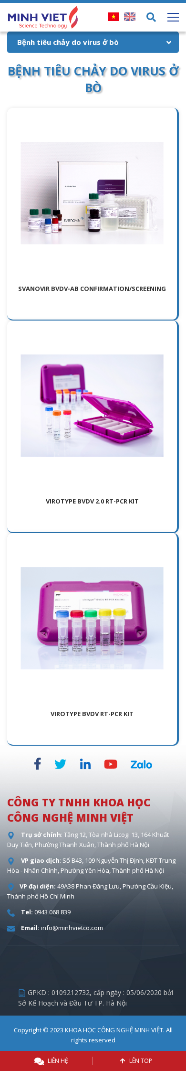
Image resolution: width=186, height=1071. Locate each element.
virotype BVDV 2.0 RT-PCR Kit (92, 501)
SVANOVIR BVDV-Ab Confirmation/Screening (92, 288)
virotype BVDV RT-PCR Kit (92, 713)
